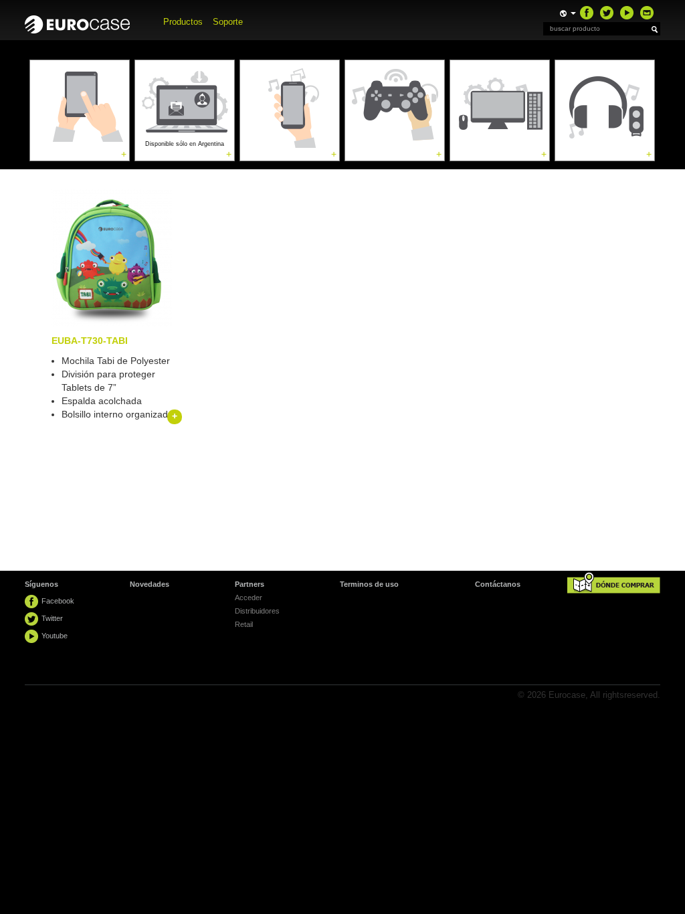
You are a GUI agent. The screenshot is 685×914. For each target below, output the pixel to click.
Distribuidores (257, 611)
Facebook (57, 601)
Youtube (54, 636)
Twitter (52, 618)
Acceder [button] (248, 597)
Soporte (228, 22)
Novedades (149, 584)
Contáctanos (497, 584)
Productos (183, 22)
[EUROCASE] (84, 21)
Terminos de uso (369, 584)
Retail (244, 624)
